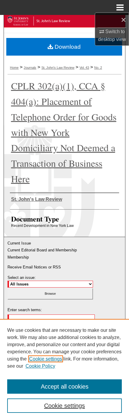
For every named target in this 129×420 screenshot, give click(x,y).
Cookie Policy (40, 366)
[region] (64, 369)
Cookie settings (45, 358)
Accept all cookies (64, 386)
